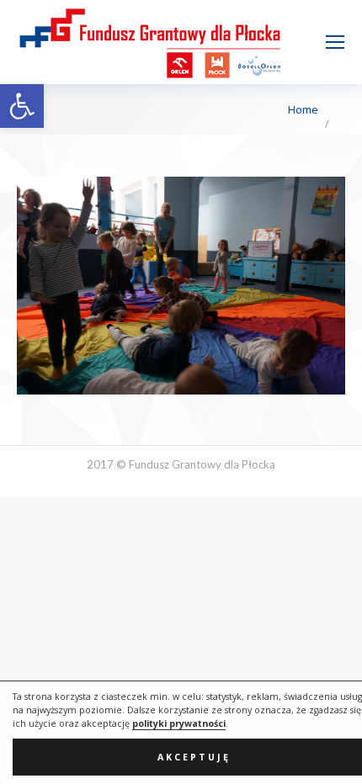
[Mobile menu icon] (335, 42)
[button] (22, 106)
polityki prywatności (179, 723)
